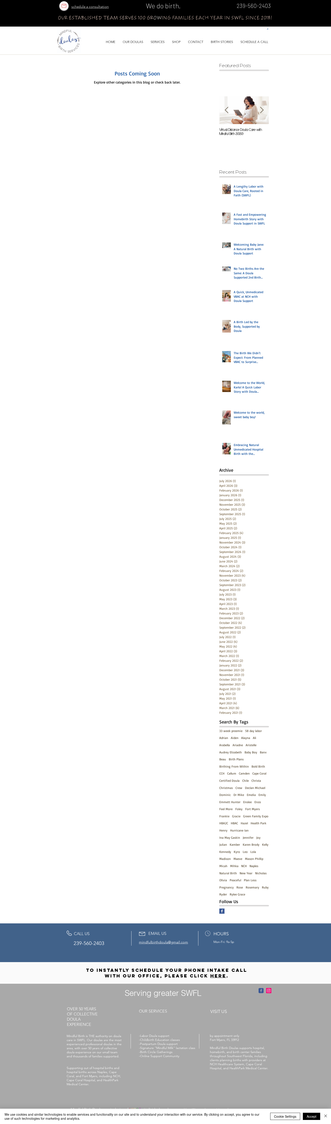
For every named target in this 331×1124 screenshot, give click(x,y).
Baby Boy (251, 752)
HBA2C (223, 823)
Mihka (234, 866)
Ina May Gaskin (229, 837)
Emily (262, 795)
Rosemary (252, 887)
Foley (239, 809)
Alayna (245, 738)
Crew (239, 788)
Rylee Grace (237, 894)
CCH (221, 773)
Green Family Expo (255, 816)
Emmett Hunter (229, 802)
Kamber (235, 844)
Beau (222, 759)
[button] (267, 29)
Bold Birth (258, 766)
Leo (245, 852)
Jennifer (248, 837)
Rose (239, 887)
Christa (256, 780)
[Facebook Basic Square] (221, 911)
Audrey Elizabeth (230, 752)
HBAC (234, 823)
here (218, 976)
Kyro (237, 852)
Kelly (265, 844)
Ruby (265, 887)
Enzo (257, 802)
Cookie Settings (285, 1116)
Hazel (244, 823)
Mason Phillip (254, 859)
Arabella (224, 745)
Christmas (226, 788)
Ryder (223, 894)
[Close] (325, 1116)
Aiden (234, 738)
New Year (246, 873)
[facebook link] (261, 990)
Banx (263, 752)
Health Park (258, 823)
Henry (223, 830)
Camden (244, 773)
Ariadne (238, 745)
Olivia (223, 880)
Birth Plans (236, 759)
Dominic (225, 795)
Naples (253, 866)
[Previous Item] (226, 110)
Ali (254, 738)
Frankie (224, 816)
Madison (225, 859)
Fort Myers (252, 809)
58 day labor (253, 731)
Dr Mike (239, 795)
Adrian (223, 738)
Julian (223, 844)
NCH (244, 866)
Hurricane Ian (239, 830)
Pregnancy (226, 887)
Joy (258, 837)
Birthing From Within (234, 766)
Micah (223, 866)
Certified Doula (229, 780)
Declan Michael (255, 788)
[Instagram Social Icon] (268, 990)
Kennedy (225, 852)
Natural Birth (228, 873)
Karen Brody (251, 844)
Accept (311, 1116)
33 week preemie (231, 731)
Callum (231, 773)
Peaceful (235, 880)
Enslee (247, 802)
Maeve (238, 859)
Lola (253, 852)
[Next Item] (262, 110)
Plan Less (250, 880)
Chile (245, 780)
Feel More (226, 809)
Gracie (236, 816)
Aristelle (251, 745)
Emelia (251, 795)
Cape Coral (259, 773)
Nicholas (261, 873)
